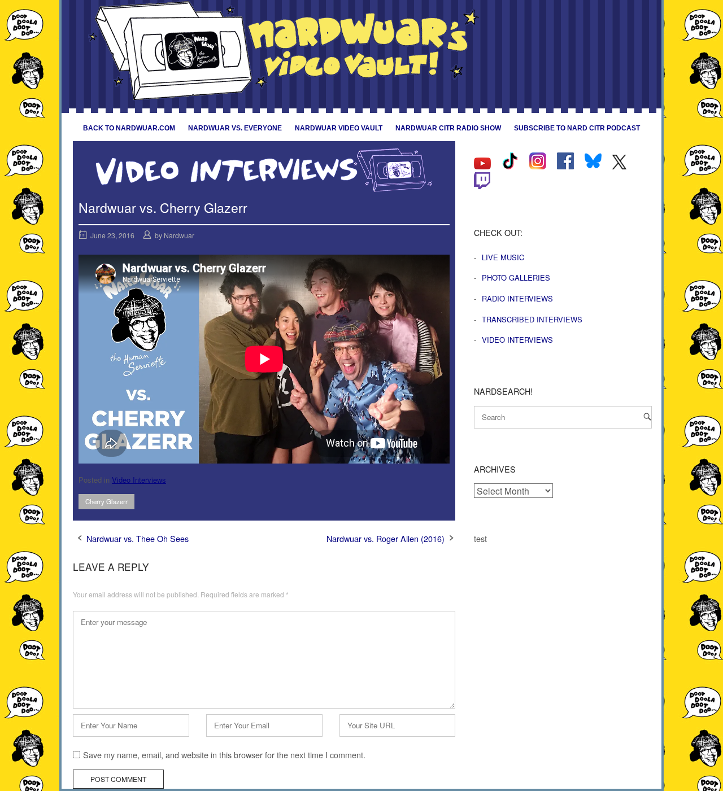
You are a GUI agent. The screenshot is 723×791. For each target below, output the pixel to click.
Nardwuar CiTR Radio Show (448, 128)
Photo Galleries (516, 277)
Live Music (503, 257)
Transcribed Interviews (532, 319)
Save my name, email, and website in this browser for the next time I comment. (224, 755)
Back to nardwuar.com (129, 128)
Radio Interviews (517, 298)
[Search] (647, 416)
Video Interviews (139, 479)
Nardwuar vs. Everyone (235, 128)
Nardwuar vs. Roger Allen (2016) (385, 538)
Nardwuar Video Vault (338, 128)
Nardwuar (179, 235)
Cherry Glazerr (106, 501)
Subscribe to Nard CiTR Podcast (577, 128)
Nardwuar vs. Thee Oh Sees (137, 538)
